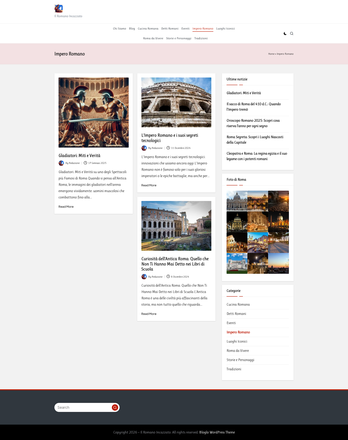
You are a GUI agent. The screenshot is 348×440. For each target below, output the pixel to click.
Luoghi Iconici (237, 341)
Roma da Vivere (238, 351)
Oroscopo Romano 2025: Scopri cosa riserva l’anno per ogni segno (253, 123)
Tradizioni (234, 369)
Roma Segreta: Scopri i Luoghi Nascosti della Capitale (255, 139)
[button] (115, 407)
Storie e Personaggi (240, 360)
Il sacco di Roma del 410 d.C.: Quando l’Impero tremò (254, 107)
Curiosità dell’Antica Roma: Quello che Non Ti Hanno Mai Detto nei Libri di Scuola (175, 264)
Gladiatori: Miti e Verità (79, 155)
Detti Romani (236, 314)
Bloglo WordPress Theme (217, 432)
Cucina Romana (238, 304)
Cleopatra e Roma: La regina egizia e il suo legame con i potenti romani (257, 156)
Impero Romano (238, 332)
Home (271, 53)
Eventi (231, 323)
